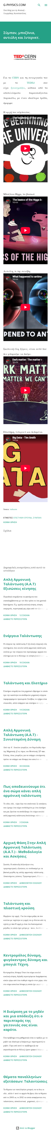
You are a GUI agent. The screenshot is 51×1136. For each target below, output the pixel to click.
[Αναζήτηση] (39, 5)
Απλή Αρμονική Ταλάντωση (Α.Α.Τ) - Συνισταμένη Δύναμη (22, 734)
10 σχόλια (24, 662)
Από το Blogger (27, 1128)
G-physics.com (14, 5)
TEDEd (31, 82)
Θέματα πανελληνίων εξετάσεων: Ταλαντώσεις (25, 1079)
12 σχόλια (24, 615)
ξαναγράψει (18, 87)
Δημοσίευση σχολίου (30, 883)
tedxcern (13, 509)
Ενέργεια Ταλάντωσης (22, 635)
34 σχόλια (24, 766)
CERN (15, 77)
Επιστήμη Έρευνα (22, 517)
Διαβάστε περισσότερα (15, 619)
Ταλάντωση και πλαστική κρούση (18, 905)
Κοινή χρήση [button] (10, 522)
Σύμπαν (37, 517)
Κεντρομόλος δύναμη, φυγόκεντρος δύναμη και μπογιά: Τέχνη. (25, 960)
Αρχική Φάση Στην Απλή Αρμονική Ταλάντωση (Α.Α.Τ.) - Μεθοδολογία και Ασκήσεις (24, 849)
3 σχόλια (23, 822)
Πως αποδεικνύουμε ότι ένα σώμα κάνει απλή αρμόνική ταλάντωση (24, 791)
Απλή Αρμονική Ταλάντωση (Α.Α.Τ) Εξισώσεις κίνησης (19, 584)
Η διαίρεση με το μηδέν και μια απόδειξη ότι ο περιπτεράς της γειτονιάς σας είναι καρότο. (23, 1020)
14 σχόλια (24, 709)
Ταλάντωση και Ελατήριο (25, 683)
